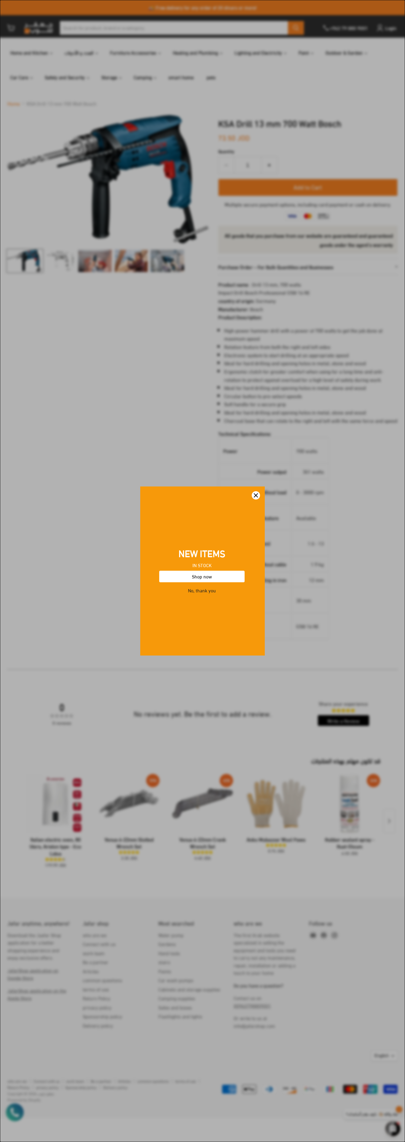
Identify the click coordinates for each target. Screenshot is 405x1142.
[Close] (256, 495)
